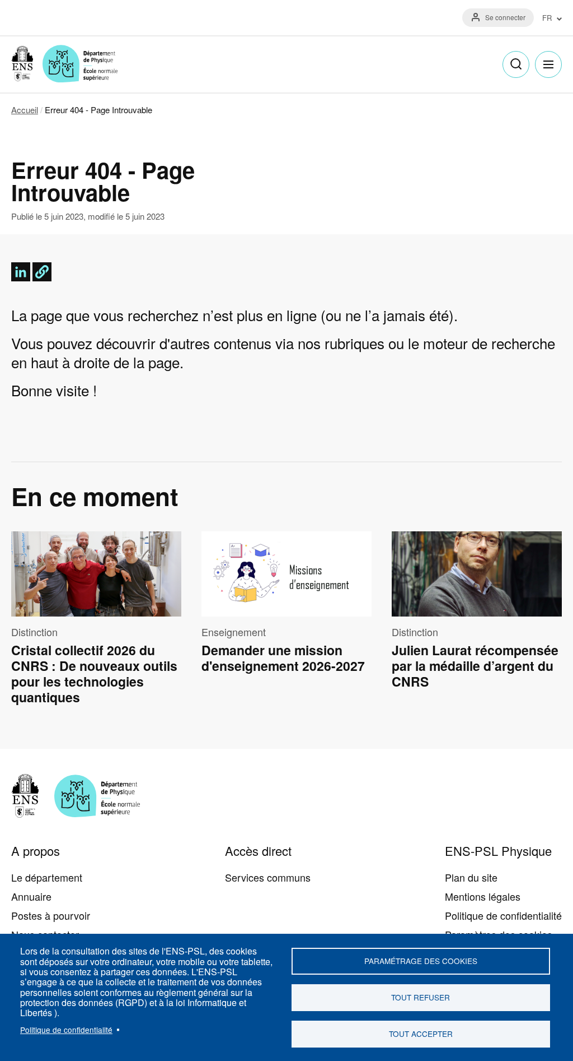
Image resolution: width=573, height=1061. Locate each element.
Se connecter (505, 17)
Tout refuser (420, 997)
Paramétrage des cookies (420, 960)
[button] (41, 271)
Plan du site (471, 877)
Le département (46, 877)
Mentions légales (482, 896)
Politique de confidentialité (66, 1029)
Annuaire (31, 896)
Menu (548, 64)
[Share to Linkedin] (20, 271)
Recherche (515, 64)
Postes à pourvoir (50, 915)
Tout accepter (421, 1033)
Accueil (24, 109)
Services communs (268, 877)
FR (547, 18)
